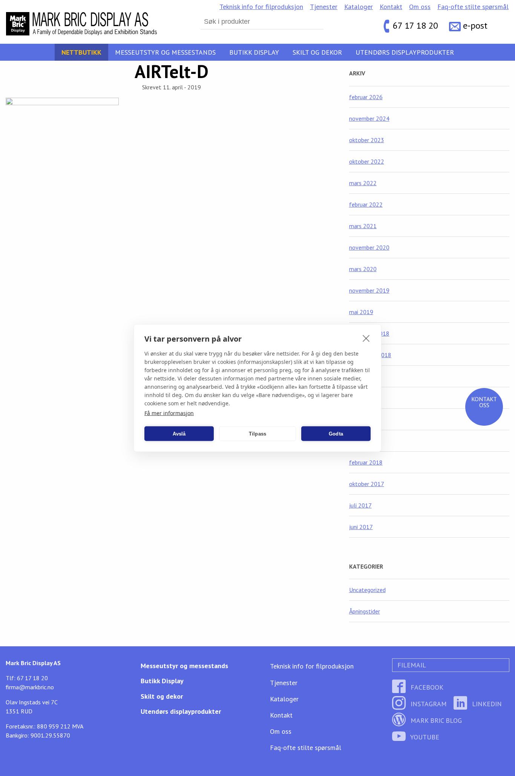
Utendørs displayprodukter (405, 52)
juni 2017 (361, 527)
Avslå (179, 433)
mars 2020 (363, 269)
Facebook (426, 687)
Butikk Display (254, 52)
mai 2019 (361, 312)
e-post (475, 25)
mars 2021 (363, 226)
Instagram (428, 703)
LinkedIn (486, 703)
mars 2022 (363, 183)
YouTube (424, 737)
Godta (336, 433)
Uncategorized (367, 590)
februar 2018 (366, 462)
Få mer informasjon (169, 413)
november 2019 (369, 290)
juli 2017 (360, 505)
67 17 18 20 (415, 25)
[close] (366, 338)
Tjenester (323, 6)
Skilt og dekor (317, 52)
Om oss (420, 6)
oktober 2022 (366, 161)
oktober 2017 (366, 484)
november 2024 (369, 118)
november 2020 (369, 247)
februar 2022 (366, 204)
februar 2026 (366, 97)
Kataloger (358, 6)
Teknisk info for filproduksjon (261, 6)
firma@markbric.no (30, 687)
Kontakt (391, 6)
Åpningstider (364, 611)
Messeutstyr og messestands (165, 52)
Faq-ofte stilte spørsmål (473, 6)
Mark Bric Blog (435, 720)
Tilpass (257, 433)
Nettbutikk (81, 52)
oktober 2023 (366, 140)
